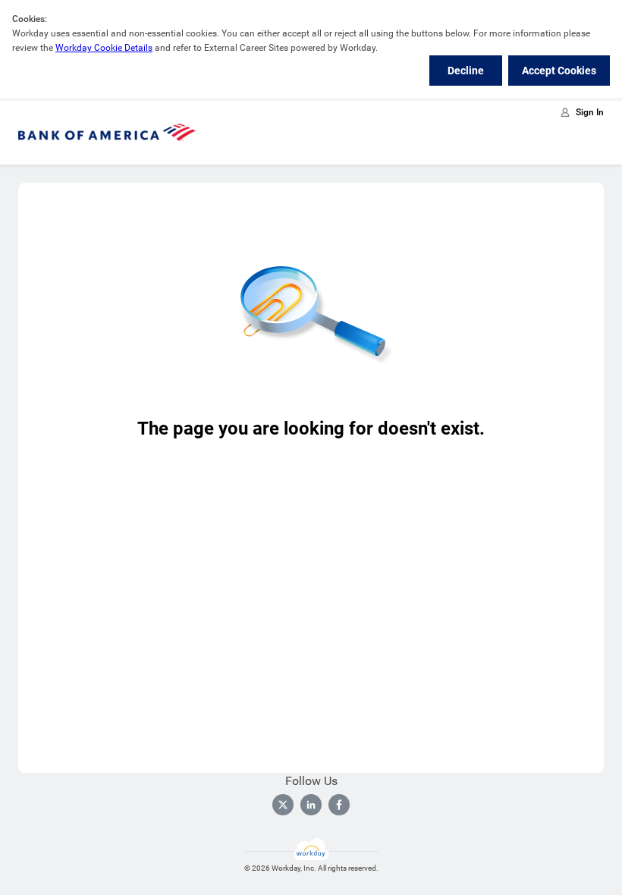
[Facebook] (339, 804)
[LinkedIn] (311, 804)
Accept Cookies (559, 70)
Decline (466, 70)
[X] (283, 804)
